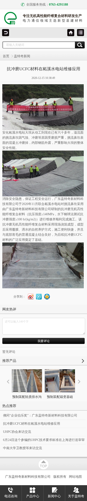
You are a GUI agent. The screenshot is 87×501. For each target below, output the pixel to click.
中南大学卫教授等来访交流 (22, 448)
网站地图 (75, 476)
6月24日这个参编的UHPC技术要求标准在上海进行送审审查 (44, 441)
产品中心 (32, 496)
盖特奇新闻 (22, 56)
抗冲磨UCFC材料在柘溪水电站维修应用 (31, 423)
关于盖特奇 (76, 496)
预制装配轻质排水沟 (27, 397)
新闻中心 (54, 496)
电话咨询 (10, 496)
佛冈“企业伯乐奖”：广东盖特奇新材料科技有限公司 (40, 415)
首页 (6, 56)
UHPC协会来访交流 (17, 432)
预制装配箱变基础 (60, 397)
